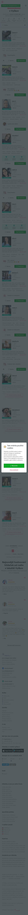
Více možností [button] (14, 470)
